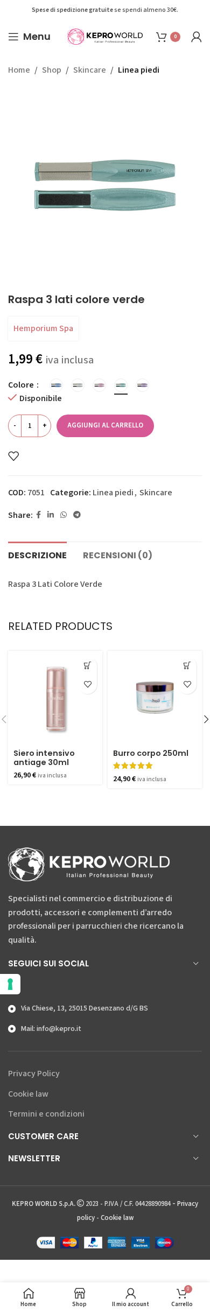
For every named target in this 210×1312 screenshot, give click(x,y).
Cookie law (28, 1094)
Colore (22, 385)
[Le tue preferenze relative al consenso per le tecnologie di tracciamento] (10, 984)
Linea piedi (138, 70)
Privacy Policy (34, 1073)
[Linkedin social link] (50, 515)
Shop (51, 70)
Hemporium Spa (43, 328)
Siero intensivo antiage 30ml (44, 758)
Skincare (89, 70)
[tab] (37, 554)
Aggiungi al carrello (105, 425)
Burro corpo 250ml (150, 753)
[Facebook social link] (38, 515)
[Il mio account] (196, 36)
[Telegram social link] (77, 515)
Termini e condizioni (46, 1114)
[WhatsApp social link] (63, 515)
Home (19, 70)
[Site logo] (105, 36)
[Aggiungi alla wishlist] (13, 456)
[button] (87, 665)
